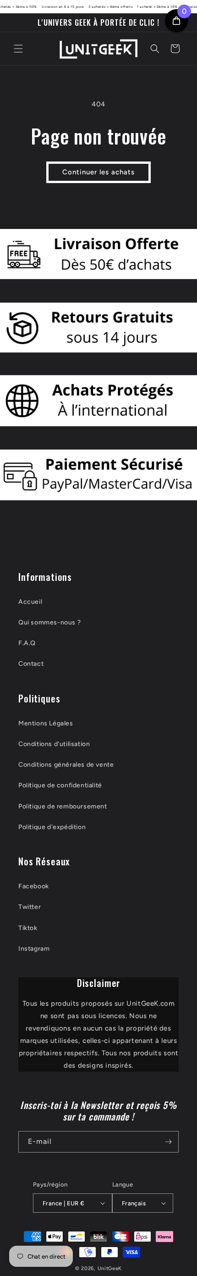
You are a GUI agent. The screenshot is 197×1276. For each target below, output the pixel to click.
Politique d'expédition (52, 827)
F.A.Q (27, 643)
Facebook (33, 886)
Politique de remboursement (62, 806)
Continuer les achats (98, 172)
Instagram (33, 949)
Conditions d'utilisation (54, 744)
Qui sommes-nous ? (49, 622)
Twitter (29, 907)
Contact (31, 664)
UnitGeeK (110, 1268)
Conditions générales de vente (66, 765)
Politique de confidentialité (60, 785)
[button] (18, 49)
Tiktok (28, 928)
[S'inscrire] (168, 1142)
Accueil (30, 602)
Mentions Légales (45, 723)
